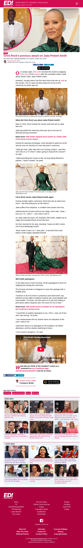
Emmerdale (41, 514)
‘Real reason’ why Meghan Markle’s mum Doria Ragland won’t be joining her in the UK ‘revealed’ (16, 479)
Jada (62, 81)
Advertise (41, 529)
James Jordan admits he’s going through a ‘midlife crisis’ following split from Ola (15, 415)
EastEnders (41, 512)
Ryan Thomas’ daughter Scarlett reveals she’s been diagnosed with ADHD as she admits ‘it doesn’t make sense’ (41, 416)
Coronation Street (41, 509)
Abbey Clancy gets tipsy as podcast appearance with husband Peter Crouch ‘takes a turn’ (41, 436)
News (5, 53)
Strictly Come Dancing (41, 504)
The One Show (41, 502)
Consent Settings (60, 529)
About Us (22, 529)
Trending (67, 504)
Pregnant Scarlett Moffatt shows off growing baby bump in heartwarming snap (41, 460)
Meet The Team (22, 531)
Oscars (37, 74)
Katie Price (67, 507)
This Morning (16, 509)
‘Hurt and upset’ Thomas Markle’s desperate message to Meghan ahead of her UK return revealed (15, 460)
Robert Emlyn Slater (14, 61)
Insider (66, 509)
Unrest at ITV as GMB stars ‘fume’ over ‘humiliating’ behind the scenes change (66, 436)
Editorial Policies (22, 534)
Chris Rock (24, 74)
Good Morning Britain (16, 507)
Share (38, 64)
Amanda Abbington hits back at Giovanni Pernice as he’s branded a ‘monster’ (16, 436)
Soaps (41, 507)
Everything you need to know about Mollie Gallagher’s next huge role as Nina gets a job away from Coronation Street (66, 480)
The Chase (16, 514)
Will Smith (37, 72)
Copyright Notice (60, 534)
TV (16, 504)
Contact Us (41, 531)
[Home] (8, 3)
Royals (66, 502)
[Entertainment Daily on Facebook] (41, 520)
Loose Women (16, 512)
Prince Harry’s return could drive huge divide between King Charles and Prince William (65, 460)
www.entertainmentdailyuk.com (38, 538)
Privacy (60, 531)
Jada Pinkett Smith (18, 393)
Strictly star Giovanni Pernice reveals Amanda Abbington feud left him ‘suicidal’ (41, 479)
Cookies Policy (41, 534)
